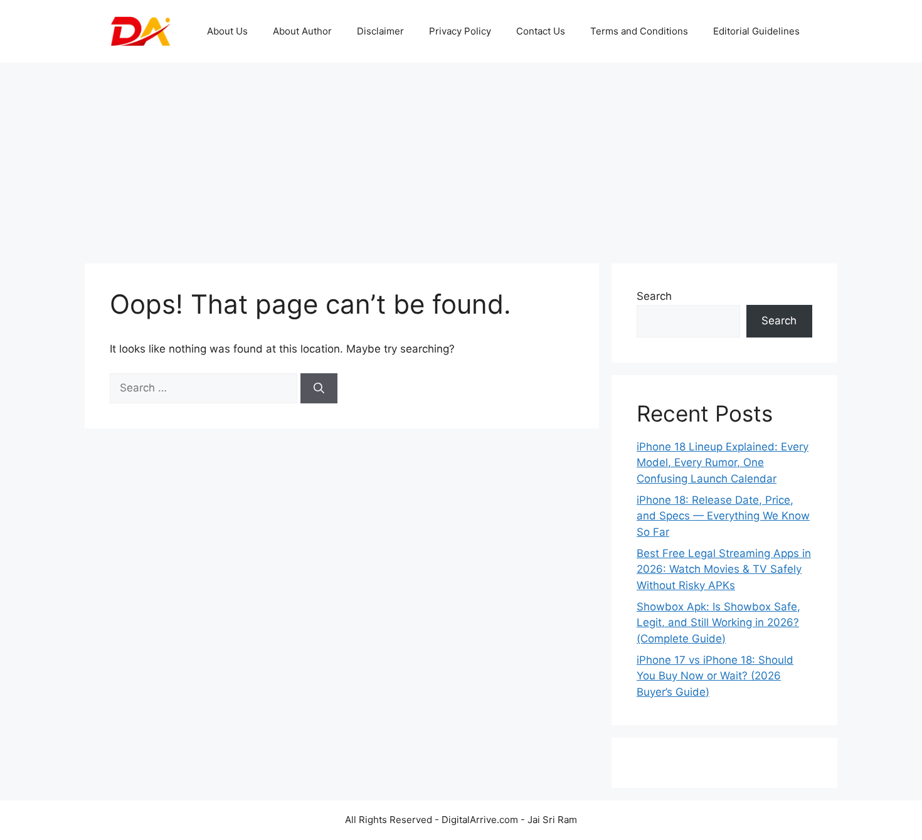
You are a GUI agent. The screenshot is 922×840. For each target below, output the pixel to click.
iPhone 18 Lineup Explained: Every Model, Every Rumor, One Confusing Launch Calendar (722, 462)
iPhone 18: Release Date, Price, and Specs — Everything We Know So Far (723, 516)
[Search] (318, 388)
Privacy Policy (460, 31)
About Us (227, 31)
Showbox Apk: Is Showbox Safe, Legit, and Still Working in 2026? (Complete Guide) (718, 622)
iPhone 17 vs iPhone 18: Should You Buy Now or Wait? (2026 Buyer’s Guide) (715, 676)
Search (654, 296)
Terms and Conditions (639, 31)
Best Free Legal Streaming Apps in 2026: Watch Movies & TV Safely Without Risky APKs (724, 569)
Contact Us (540, 31)
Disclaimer (380, 31)
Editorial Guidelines (756, 31)
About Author (302, 31)
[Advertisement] (461, 157)
